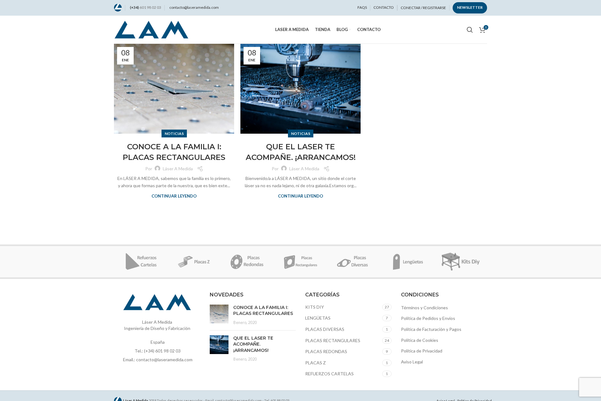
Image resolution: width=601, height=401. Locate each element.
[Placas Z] (193, 261)
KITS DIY (314, 307)
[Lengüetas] (407, 261)
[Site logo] (118, 7)
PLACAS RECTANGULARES (332, 340)
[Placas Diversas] (353, 261)
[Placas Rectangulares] (300, 261)
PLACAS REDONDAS (326, 351)
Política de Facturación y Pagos (431, 329)
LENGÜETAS (318, 318)
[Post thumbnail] (219, 315)
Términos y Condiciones (424, 307)
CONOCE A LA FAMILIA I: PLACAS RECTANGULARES (263, 310)
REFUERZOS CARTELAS (329, 373)
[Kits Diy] (460, 261)
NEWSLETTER (470, 7)
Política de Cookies (419, 340)
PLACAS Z (315, 362)
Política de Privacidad (421, 350)
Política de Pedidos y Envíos (428, 318)
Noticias (174, 133)
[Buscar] (470, 29)
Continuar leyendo (174, 196)
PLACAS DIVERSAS (324, 329)
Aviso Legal (412, 361)
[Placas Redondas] (247, 261)
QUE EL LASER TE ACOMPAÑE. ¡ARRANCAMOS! (253, 344)
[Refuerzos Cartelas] (140, 261)
